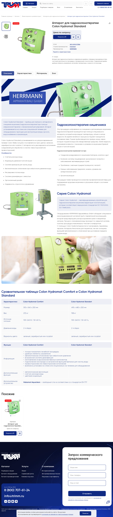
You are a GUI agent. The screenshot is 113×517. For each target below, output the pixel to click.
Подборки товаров (46, 7)
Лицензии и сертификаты (50, 476)
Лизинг (24, 471)
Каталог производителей (10, 476)
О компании (68, 7)
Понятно (85, 513)
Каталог (5, 466)
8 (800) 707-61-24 (17, 490)
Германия (73, 46)
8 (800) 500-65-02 (106, 7)
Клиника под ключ (28, 476)
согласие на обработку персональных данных (57, 514)
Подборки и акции (7, 471)
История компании (48, 471)
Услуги (34, 7)
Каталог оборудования (9, 474)
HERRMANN (73, 49)
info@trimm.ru (14, 496)
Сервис (25, 7)
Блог (58, 7)
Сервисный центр (28, 474)
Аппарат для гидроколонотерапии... (13, 425)
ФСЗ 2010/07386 (75, 44)
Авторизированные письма (51, 474)
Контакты (79, 7)
